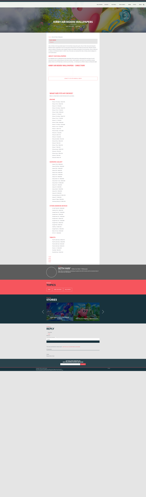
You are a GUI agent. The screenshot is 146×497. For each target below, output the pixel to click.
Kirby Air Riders (57, 289)
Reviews (106, 4)
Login (49, 334)
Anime (129, 4)
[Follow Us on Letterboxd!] (143, 1)
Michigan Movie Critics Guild (57, 369)
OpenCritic (46, 369)
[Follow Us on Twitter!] (129, 1)
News (140, 4)
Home (49, 37)
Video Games (122, 4)
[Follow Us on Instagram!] (139, 1)
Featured (113, 4)
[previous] (43, 312)
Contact (109, 368)
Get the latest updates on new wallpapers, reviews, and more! (73, 362)
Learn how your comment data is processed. (71, 346)
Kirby (49, 289)
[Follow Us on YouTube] (135, 1)
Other (134, 4)
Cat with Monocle (9, 4)
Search (143, 4)
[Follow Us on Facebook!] (141, 1)
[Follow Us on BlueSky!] (131, 1)
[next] (103, 312)
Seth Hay (77, 26)
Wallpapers (99, 4)
